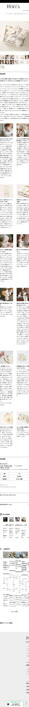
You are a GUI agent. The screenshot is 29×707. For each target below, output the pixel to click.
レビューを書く (14, 611)
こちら (2, 177)
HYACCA (19, 476)
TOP (6, 13)
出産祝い (11, 13)
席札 (28, 673)
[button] (1, 36)
